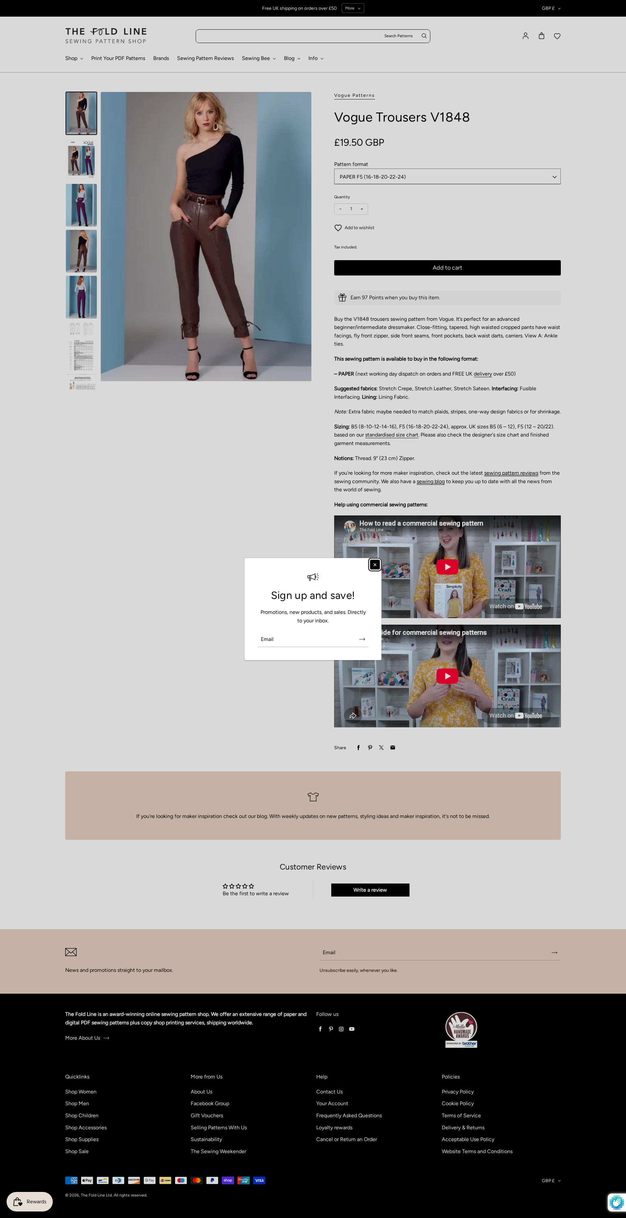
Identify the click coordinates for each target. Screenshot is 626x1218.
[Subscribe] (362, 639)
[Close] (375, 565)
